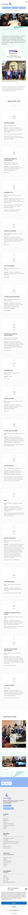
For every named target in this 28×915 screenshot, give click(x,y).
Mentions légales (14, 913)
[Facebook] (3, 783)
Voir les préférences (14, 910)
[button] (26, 889)
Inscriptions (5, 769)
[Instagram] (10, 783)
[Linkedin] (6, 783)
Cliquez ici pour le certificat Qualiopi (14, 56)
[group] (14, 763)
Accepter (14, 903)
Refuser (14, 906)
